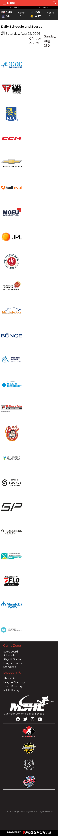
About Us (9, 678)
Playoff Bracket (13, 659)
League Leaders (13, 663)
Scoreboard (10, 651)
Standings (9, 667)
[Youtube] (39, 719)
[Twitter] (25, 719)
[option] (14, 13)
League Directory (14, 682)
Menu (11, 2)
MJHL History (11, 690)
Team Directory (13, 686)
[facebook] (18, 719)
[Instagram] (32, 719)
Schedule (9, 655)
